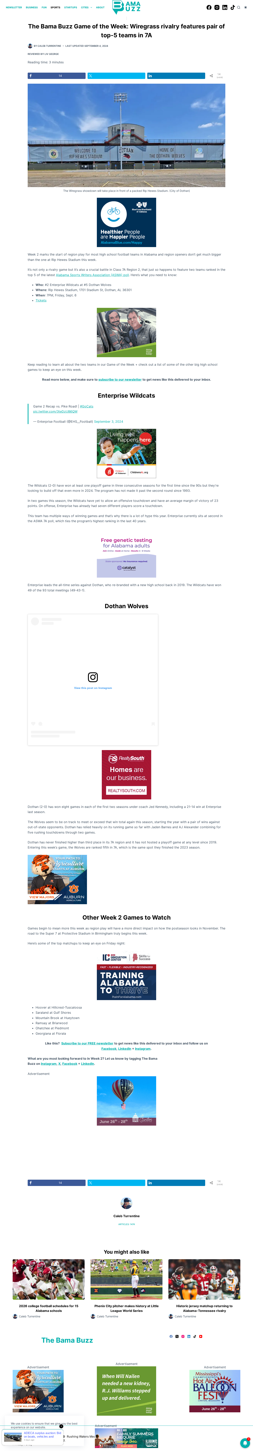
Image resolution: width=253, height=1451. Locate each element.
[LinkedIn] (224, 7)
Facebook (108, 1049)
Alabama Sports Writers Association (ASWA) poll (92, 275)
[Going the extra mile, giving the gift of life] (126, 332)
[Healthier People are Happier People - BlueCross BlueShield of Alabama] (126, 222)
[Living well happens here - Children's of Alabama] (126, 453)
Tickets (41, 300)
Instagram (143, 1049)
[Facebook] (209, 7)
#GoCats (86, 406)
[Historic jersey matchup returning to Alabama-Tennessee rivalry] (204, 1279)
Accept (19, 1436)
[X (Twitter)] (177, 1336)
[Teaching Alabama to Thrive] (126, 975)
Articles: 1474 (126, 1224)
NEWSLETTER (14, 7)
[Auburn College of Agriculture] (57, 879)
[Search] (238, 7)
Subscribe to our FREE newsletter (87, 1043)
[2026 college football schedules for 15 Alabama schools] (49, 1279)
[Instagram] (216, 7)
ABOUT (100, 7)
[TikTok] (232, 7)
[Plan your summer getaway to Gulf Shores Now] (126, 1438)
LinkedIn (124, 1049)
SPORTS (55, 7)
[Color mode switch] (245, 7)
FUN (44, 7)
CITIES (85, 7)
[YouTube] (200, 1336)
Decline (37, 1436)
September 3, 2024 (108, 421)
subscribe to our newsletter (120, 379)
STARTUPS (70, 7)
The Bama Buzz (67, 1340)
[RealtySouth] (126, 774)
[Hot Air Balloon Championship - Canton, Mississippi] (126, 1101)
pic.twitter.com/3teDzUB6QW (55, 411)
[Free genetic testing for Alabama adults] (126, 553)
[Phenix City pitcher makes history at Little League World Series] (126, 1279)
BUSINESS (32, 7)
